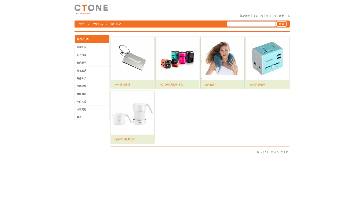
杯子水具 (81, 54)
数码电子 (81, 62)
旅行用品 (116, 24)
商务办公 (81, 78)
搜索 (281, 24)
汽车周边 (81, 109)
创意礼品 (81, 47)
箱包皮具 (81, 70)
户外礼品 (97, 24)
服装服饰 (81, 93)
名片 (79, 117)
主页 (81, 24)
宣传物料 (81, 86)
